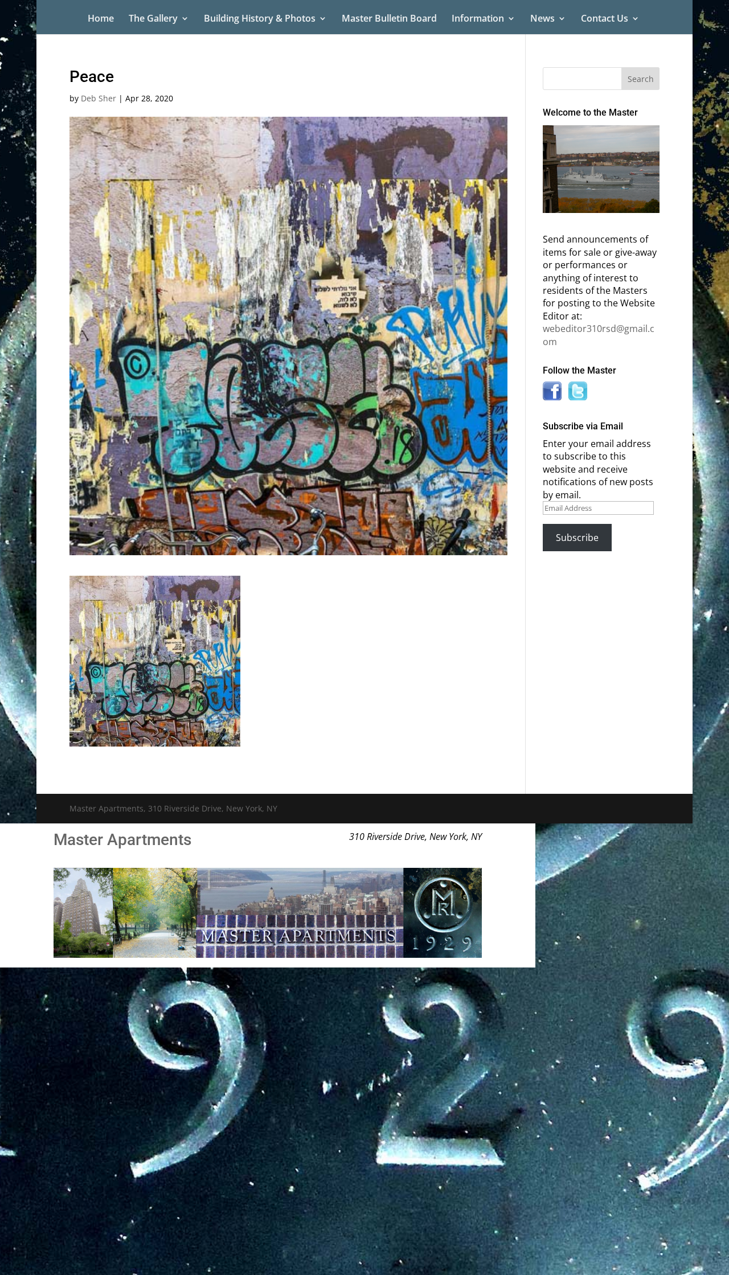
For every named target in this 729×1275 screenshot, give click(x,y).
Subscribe (577, 537)
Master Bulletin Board (389, 19)
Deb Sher (98, 98)
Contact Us (604, 19)
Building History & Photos (260, 19)
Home (101, 19)
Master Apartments (122, 839)
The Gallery (153, 19)
